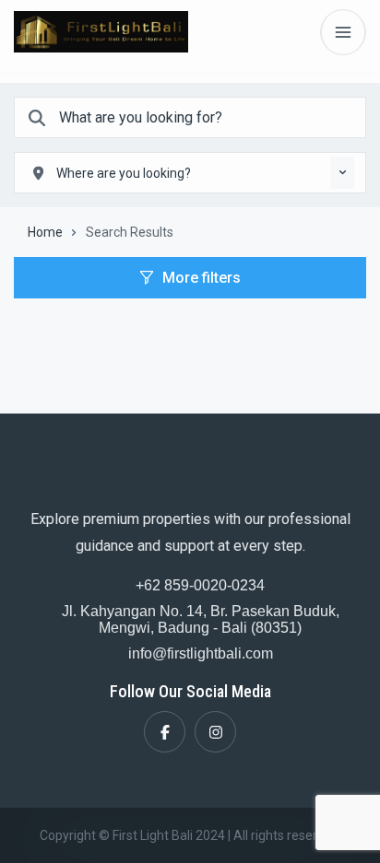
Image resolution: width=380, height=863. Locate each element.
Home (45, 232)
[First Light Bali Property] (101, 31)
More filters (201, 277)
